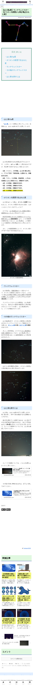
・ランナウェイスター (13, 67)
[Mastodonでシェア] (12, 522)
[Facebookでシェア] (5, 527)
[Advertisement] (16, 99)
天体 (4, 509)
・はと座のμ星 (10, 57)
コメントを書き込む (16, 658)
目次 (13, 52)
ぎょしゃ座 (11, 325)
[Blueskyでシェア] (20, 522)
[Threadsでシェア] (12, 527)
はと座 (6, 124)
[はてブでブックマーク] (20, 527)
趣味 (9, 509)
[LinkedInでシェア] (16, 532)
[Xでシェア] (5, 522)
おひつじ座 (23, 325)
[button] (29, 393)
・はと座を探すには (12, 77)
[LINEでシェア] (27, 527)
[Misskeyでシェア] (27, 522)
